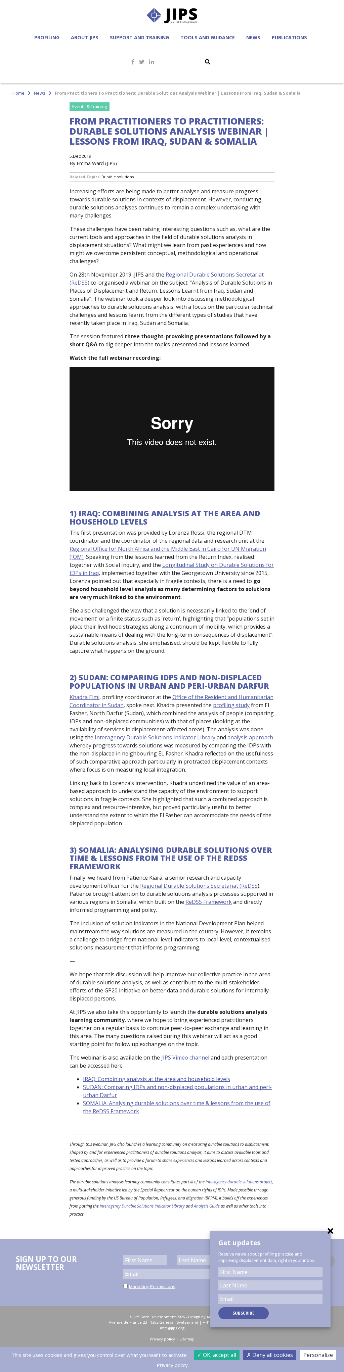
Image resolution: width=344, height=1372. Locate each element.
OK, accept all (219, 1355)
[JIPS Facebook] (133, 61)
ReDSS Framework (208, 901)
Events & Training (89, 106)
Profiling (46, 37)
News (253, 37)
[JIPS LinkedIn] (151, 61)
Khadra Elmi (84, 697)
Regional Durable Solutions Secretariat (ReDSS (199, 885)
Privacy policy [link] (172, 1365)
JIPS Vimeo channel (185, 1057)
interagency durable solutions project (239, 1182)
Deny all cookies (272, 1355)
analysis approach (250, 737)
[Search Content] (193, 61)
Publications (289, 37)
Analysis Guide (207, 1206)
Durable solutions (117, 176)
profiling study (231, 705)
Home (18, 93)
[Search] (207, 61)
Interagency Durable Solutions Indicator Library (155, 737)
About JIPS (84, 37)
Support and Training (139, 37)
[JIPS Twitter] (141, 61)
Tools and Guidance (207, 37)
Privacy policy (162, 1338)
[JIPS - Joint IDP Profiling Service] (172, 15)
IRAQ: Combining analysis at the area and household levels (156, 1079)
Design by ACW (201, 1316)
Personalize (318, 1355)
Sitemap (187, 1338)
